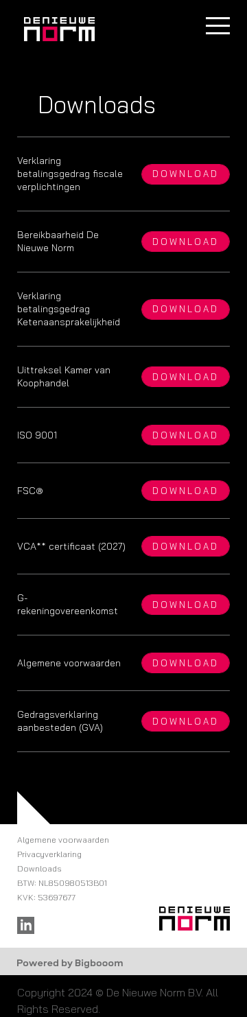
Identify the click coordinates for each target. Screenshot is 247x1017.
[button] (218, 25)
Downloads (39, 868)
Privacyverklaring (49, 854)
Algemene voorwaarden (63, 839)
